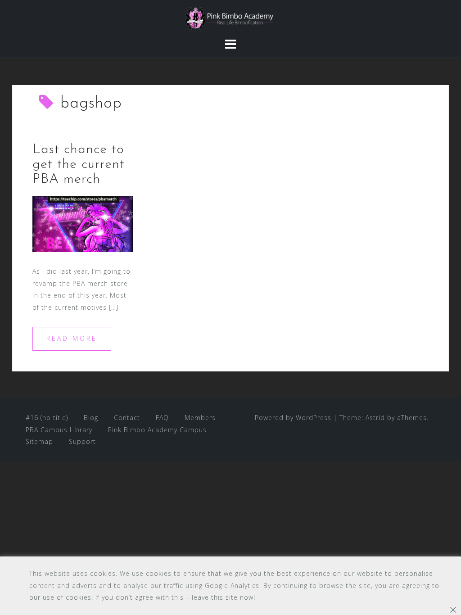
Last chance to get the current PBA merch (78, 164)
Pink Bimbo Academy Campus (157, 429)
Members (200, 417)
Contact (127, 417)
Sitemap (39, 441)
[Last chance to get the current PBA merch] (82, 223)
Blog (91, 417)
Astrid (375, 417)
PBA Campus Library (59, 429)
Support (82, 441)
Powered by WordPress (293, 417)
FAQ (162, 417)
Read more (71, 338)
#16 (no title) (47, 417)
